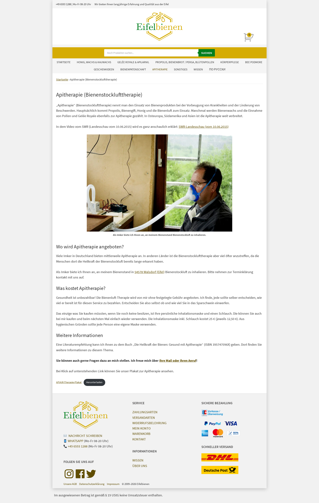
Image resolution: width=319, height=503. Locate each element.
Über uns (139, 466)
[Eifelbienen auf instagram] (69, 473)
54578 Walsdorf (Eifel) (149, 272)
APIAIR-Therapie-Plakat (69, 382)
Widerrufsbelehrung (149, 423)
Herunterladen (94, 382)
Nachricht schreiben (85, 436)
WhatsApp (75, 441)
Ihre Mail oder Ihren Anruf (177, 360)
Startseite (62, 79)
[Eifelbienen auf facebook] (80, 473)
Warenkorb (141, 434)
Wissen (137, 460)
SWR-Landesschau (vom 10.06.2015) (204, 126)
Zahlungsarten (144, 412)
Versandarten (143, 417)
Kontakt (139, 439)
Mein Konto (141, 428)
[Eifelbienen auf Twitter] (91, 473)
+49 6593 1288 (63, 4)
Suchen (206, 53)
